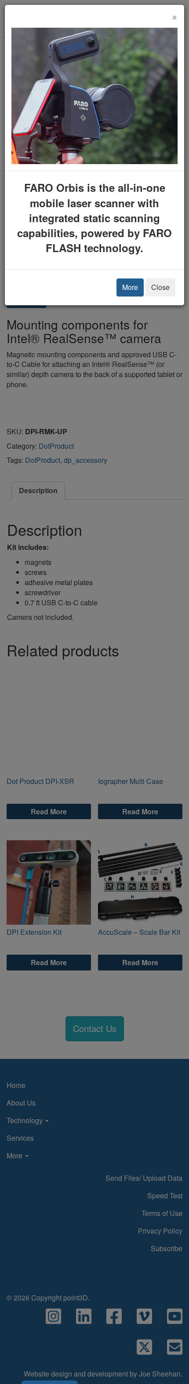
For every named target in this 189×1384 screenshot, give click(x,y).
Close (160, 287)
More (130, 287)
